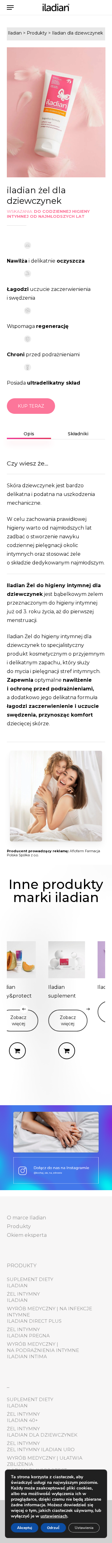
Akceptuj (24, 1527)
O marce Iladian (26, 1218)
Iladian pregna (28, 1336)
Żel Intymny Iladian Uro (41, 1449)
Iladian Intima (27, 1356)
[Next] (88, 1009)
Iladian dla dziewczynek (42, 1435)
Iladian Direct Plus (34, 1321)
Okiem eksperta (27, 1235)
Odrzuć (53, 1527)
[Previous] (24, 1009)
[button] (10, 7)
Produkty (19, 1226)
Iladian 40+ (22, 1420)
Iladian (17, 1285)
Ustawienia (84, 1527)
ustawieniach (53, 1516)
